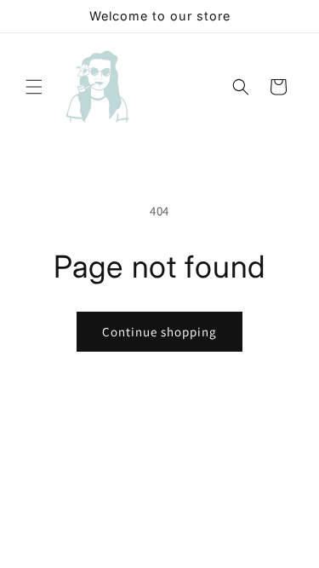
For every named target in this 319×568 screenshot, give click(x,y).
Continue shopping (159, 332)
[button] (34, 87)
